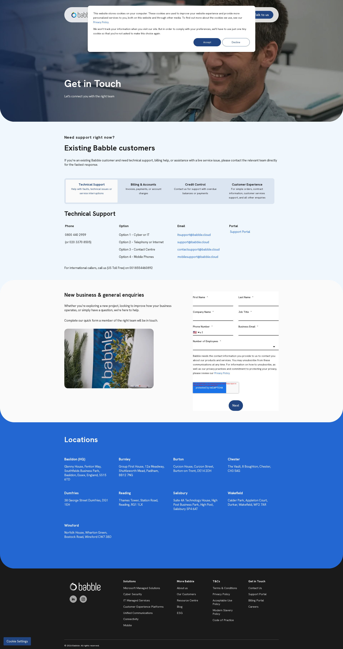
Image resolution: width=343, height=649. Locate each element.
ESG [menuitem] (180, 613)
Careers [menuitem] (253, 607)
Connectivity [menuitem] (130, 619)
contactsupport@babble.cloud (198, 249)
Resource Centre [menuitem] (187, 600)
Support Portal (240, 232)
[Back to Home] (82, 15)
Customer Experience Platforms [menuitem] (143, 607)
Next (235, 405)
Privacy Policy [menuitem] (221, 594)
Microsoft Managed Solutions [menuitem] (141, 588)
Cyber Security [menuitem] (132, 594)
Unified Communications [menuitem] (138, 613)
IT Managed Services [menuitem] (136, 600)
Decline (236, 42)
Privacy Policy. (222, 373)
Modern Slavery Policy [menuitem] (223, 612)
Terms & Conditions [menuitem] (225, 588)
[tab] (92, 191)
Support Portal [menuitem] (257, 594)
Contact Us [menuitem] (255, 588)
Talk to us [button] (261, 15)
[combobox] (236, 346)
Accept (207, 42)
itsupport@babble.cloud (194, 235)
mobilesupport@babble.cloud (197, 257)
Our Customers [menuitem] (186, 594)
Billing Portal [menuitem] (256, 600)
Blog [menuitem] (180, 607)
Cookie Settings (17, 641)
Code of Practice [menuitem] (223, 620)
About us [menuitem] (182, 588)
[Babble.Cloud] (85, 587)
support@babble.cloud (193, 242)
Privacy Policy (101, 22)
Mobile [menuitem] (127, 625)
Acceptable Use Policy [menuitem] (222, 602)
